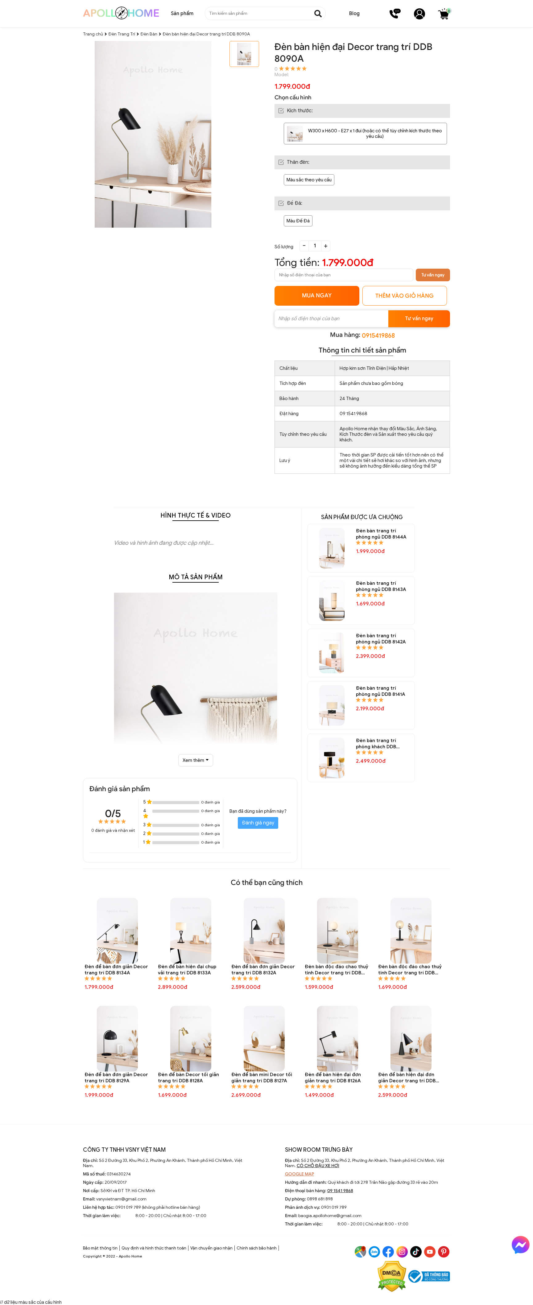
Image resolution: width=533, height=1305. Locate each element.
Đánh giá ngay (258, 823)
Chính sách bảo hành (257, 1248)
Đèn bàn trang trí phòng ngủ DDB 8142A (381, 639)
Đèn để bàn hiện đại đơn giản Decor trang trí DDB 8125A (407, 1078)
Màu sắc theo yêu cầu (309, 180)
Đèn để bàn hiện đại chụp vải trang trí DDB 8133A (187, 970)
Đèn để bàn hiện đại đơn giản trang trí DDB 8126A (333, 1078)
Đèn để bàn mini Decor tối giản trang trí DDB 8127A (261, 1078)
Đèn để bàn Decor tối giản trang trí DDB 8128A (188, 1078)
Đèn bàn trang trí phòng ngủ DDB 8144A (381, 534)
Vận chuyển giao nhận (211, 1248)
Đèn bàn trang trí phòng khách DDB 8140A (376, 744)
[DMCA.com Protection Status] (392, 1277)
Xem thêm (193, 760)
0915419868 (378, 336)
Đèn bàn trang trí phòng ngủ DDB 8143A (381, 586)
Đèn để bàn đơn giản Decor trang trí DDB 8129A (116, 1078)
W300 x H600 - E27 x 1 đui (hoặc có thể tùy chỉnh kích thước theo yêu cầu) (375, 133)
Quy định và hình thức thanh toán (154, 1248)
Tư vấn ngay (432, 275)
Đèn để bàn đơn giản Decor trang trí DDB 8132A (263, 970)
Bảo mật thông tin (100, 1248)
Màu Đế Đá (298, 221)
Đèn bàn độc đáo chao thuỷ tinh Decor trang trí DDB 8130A (410, 970)
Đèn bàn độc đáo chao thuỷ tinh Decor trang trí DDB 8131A (336, 970)
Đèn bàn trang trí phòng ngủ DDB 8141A (380, 691)
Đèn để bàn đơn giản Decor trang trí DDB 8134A (116, 970)
